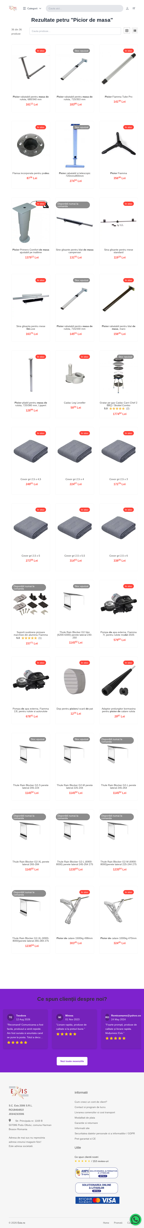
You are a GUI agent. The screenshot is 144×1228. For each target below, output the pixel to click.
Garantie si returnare (86, 1122)
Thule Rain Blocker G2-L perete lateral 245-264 (118, 786)
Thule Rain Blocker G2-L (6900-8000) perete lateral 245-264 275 (74, 863)
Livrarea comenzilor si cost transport (95, 1112)
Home (106, 1223)
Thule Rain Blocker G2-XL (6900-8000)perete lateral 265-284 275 (30, 939)
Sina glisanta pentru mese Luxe (30, 327)
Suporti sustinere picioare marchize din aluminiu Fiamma (31, 633)
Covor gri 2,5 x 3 (118, 479)
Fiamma (118, 173)
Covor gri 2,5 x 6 (118, 555)
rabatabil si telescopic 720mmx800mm (74, 174)
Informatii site (82, 1128)
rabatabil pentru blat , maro (118, 327)
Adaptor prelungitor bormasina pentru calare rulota (119, 710)
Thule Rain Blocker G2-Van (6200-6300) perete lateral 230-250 (74, 635)
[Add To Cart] (30, 92)
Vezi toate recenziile (72, 1061)
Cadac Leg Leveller (75, 402)
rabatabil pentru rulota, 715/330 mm (75, 327)
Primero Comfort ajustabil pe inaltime (30, 251)
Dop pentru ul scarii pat (75, 708)
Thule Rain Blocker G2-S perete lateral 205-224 (30, 786)
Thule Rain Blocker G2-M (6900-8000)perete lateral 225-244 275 (118, 863)
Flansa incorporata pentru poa (30, 173)
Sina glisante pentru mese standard (118, 251)
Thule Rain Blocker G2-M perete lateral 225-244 (75, 786)
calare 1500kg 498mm (75, 938)
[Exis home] (13, 8)
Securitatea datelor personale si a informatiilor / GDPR (105, 1133)
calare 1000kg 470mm (118, 938)
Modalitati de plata (85, 1117)
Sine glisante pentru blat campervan (74, 251)
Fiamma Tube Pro (118, 96)
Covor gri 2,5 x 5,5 (74, 555)
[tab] (127, 31)
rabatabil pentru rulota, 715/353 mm (75, 98)
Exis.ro (21, 1222)
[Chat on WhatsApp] (135, 1219)
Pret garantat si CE (85, 1138)
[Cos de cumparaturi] (134, 8)
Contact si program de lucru (90, 1107)
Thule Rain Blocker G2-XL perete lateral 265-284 (30, 863)
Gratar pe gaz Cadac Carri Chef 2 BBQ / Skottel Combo (118, 404)
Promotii (118, 1223)
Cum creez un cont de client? (91, 1101)
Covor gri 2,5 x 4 (75, 479)
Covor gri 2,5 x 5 (31, 555)
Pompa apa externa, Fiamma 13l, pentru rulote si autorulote (31, 710)
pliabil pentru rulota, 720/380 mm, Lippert (31, 404)
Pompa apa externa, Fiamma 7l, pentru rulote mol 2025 (118, 633)
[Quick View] (21, 92)
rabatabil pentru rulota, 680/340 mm (31, 98)
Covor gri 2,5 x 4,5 (31, 479)
